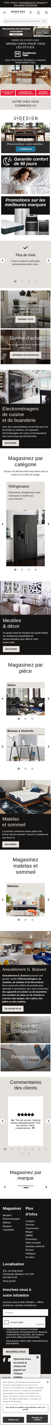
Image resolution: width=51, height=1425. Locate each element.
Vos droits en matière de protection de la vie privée (25, 1408)
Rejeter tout (13, 1420)
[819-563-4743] (38, 12)
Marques (7, 1226)
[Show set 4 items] (32, 1149)
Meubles (7, 1215)
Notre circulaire (33, 1242)
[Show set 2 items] (29, 281)
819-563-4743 (10, 1277)
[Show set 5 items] (39, 1149)
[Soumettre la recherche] (44, 21)
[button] (4, 12)
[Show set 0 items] (15, 281)
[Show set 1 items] (22, 281)
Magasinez (11, 443)
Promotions (31, 1239)
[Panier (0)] (46, 12)
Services (30, 1224)
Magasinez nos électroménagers (25, 92)
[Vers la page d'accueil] (18, 12)
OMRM (29, 1235)
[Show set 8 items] (29, 1154)
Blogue (29, 1232)
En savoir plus (13, 1009)
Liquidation (8, 1229)
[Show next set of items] (48, 260)
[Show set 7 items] (22, 1154)
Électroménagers (11, 1219)
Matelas (7, 1222)
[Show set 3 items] (36, 281)
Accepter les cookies (37, 1418)
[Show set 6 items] (46, 1149)
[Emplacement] (30, 12)
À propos (30, 1221)
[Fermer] (47, 1382)
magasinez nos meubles (8, 92)
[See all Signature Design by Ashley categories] (25, 1186)
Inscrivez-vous (16, 1351)
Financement (32, 1228)
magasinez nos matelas (43, 92)
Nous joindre (9, 1281)
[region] (25, 1401)
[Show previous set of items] (2, 260)
